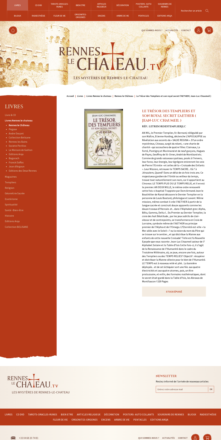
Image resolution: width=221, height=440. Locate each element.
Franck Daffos (16, 162)
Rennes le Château (19, 125)
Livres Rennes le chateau (19, 120)
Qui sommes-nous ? (151, 30)
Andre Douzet (16, 133)
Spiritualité (11, 204)
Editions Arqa (16, 154)
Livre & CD (10, 115)
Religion (9, 187)
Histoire (9, 215)
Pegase (13, 129)
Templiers (10, 182)
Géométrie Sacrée (15, 193)
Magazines (11, 176)
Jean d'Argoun (16, 166)
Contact (186, 30)
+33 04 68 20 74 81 (28, 438)
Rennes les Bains (18, 141)
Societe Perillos (17, 145)
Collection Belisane (19, 137)
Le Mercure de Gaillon (20, 150)
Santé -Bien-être (14, 210)
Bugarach (14, 158)
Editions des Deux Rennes (23, 170)
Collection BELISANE (16, 226)
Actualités (172, 30)
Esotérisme (11, 199)
